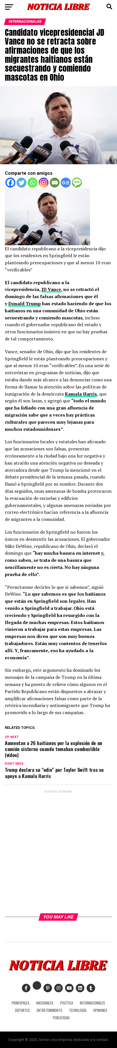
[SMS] (77, 183)
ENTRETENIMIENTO (49, 1010)
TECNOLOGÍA (77, 1010)
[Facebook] (10, 183)
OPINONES (100, 1010)
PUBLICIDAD (61, 1017)
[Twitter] (21, 183)
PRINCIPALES (21, 1003)
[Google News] (66, 183)
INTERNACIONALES (92, 1003)
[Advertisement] (58, 852)
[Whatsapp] (32, 183)
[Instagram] (44, 183)
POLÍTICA (66, 1003)
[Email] (55, 183)
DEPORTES (22, 1010)
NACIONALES (44, 1003)
